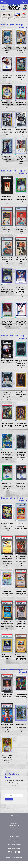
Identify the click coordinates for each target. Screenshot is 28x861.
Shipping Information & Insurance (14, 844)
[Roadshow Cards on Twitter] (9, 852)
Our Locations (14, 819)
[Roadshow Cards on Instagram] (15, 852)
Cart (25, 2)
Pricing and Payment (14, 840)
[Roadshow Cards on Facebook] (12, 852)
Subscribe (9, 799)
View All (23, 27)
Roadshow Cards (18, 857)
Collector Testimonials (14, 828)
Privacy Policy (14, 830)
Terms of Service (14, 832)
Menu (4, 2)
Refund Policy (14, 842)
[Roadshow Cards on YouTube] (19, 852)
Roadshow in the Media (14, 825)
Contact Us (14, 823)
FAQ (14, 821)
